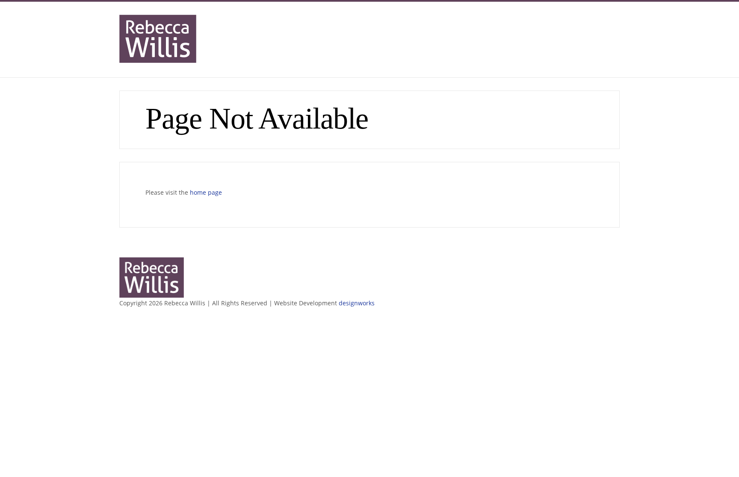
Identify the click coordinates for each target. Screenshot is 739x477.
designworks (357, 303)
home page (206, 192)
